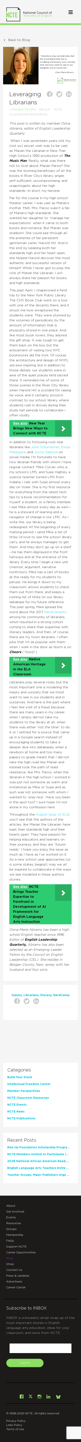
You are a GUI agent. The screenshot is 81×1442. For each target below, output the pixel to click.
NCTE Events (17, 1104)
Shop (10, 1264)
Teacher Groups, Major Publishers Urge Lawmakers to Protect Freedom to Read (38, 1175)
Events (11, 1217)
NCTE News (16, 1111)
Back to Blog (19, 40)
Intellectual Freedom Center (28, 1084)
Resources (13, 1223)
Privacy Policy (16, 1421)
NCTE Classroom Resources (28, 1097)
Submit (25, 1362)
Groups (11, 1229)
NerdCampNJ (55, 612)
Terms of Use (15, 1429)
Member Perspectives (23, 1091)
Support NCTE (16, 1246)
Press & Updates (17, 1275)
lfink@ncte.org (22, 109)
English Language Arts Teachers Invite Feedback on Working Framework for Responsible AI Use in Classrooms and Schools (38, 1168)
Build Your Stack (19, 1077)
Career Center (16, 1287)
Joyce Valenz (45, 452)
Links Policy (14, 1425)
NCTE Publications (21, 1118)
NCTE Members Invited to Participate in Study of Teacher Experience (38, 1154)
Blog (9, 1258)
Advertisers (14, 1281)
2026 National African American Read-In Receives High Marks (38, 1161)
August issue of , (53, 814)
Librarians (31, 995)
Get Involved (15, 1211)
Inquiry (17, 995)
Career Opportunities (21, 1252)
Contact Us (14, 1270)
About (10, 1205)
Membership (14, 1235)
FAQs (10, 1240)
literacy (46, 995)
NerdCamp (61, 995)
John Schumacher (45, 447)
